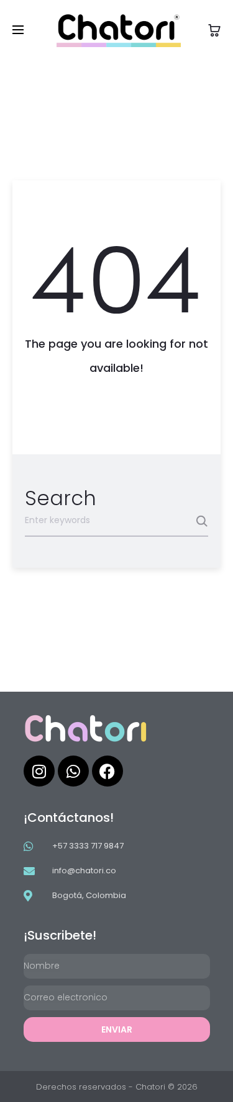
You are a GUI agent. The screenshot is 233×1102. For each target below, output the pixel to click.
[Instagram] (39, 771)
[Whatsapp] (73, 771)
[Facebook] (107, 771)
